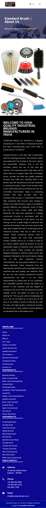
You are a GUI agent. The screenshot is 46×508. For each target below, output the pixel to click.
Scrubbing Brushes (9, 422)
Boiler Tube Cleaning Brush (12, 381)
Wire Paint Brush (8, 455)
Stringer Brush (7, 425)
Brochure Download (10, 358)
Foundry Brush (7, 405)
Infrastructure (7, 364)
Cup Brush (6, 393)
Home (4, 332)
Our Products (7, 354)
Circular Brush (7, 384)
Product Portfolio (9, 345)
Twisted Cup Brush (9, 449)
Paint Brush (6, 411)
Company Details (9, 361)
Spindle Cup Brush (9, 399)
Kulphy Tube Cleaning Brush (12, 396)
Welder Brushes (8, 431)
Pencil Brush (6, 437)
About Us (6, 335)
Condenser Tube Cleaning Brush (14, 390)
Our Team (6, 342)
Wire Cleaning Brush (9, 452)
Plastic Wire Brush (9, 414)
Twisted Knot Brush (9, 446)
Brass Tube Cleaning (10, 402)
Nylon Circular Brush (10, 378)
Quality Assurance (9, 351)
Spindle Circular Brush (10, 440)
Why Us (5, 338)
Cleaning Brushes (8, 387)
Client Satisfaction (9, 348)
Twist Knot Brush (8, 428)
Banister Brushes (8, 375)
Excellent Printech (28, 505)
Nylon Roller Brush (9, 434)
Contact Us (6, 367)
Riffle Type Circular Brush (11, 458)
